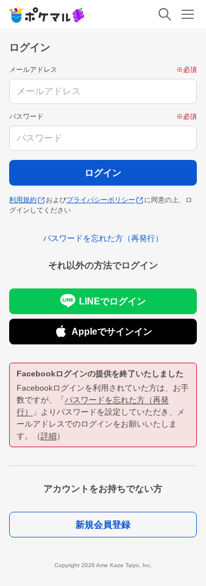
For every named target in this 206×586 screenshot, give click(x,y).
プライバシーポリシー (100, 200)
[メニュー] (188, 14)
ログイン (103, 173)
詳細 (49, 435)
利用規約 (23, 200)
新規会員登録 (103, 524)
